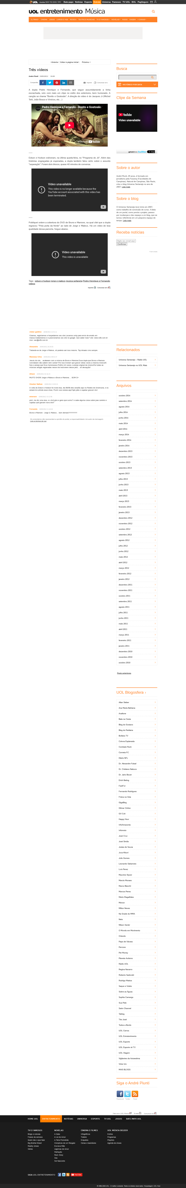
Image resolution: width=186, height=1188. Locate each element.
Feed (135, 1099)
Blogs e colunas (34, 1134)
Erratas (136, 1113)
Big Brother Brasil (35, 1143)
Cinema (44, 19)
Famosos (116, 2)
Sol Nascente (59, 1161)
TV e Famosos (103, 19)
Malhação (58, 1152)
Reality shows (33, 1146)
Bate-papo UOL (133, 1119)
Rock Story (58, 1155)
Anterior (54, 62)
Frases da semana (35, 1137)
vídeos (32, 283)
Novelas (115, 19)
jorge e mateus (58, 281)
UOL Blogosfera (130, 692)
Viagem (132, 19)
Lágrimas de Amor (61, 1149)
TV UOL (126, 2)
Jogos (52, 19)
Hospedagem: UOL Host (152, 1186)
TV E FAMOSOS (35, 1130)
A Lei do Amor (60, 1137)
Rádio (124, 19)
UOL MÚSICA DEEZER (117, 1130)
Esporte (88, 2)
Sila (55, 1158)
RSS (68, 1174)
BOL (134, 2)
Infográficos (85, 1134)
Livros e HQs (62, 19)
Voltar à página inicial (69, 62)
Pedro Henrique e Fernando (96, 281)
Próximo (86, 62)
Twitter (127, 1099)
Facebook (120, 1099)
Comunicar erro (102, 288)
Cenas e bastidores (88, 1143)
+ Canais (141, 19)
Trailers (84, 1137)
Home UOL (33, 1119)
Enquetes (84, 1140)
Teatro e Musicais (86, 19)
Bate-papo (68, 2)
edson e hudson (43, 281)
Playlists (110, 1140)
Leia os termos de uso (38, 421)
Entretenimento (61, 11)
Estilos (110, 1134)
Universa (106, 2)
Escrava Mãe (59, 1146)
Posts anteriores (124, 673)
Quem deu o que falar (36, 1140)
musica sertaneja (74, 281)
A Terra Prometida (61, 1140)
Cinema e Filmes (89, 1130)
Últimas (34, 19)
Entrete (97, 2)
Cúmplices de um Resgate (64, 1143)
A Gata (57, 1134)
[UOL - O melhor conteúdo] (32, 3)
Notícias (79, 2)
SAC (59, 2)
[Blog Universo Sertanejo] (93, 50)
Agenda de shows (114, 1143)
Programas (111, 1137)
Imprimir (90, 288)
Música (95, 11)
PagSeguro (143, 2)
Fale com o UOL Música (121, 1113)
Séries (30, 1149)
